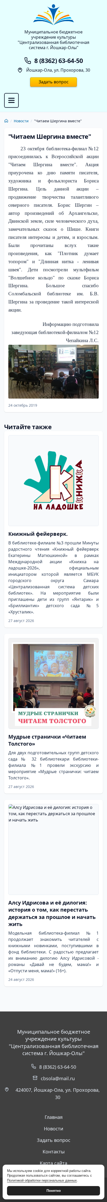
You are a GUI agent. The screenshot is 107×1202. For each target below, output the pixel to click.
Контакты (54, 1151)
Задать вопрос (54, 82)
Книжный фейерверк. (38, 533)
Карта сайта (53, 1163)
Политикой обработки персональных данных (42, 1180)
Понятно (53, 1191)
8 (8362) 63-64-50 (57, 1067)
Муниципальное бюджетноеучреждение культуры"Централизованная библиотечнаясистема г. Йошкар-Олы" (53, 39)
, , (58, 1093)
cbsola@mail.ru (58, 1078)
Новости (21, 120)
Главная (54, 1117)
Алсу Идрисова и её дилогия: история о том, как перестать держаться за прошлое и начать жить (52, 913)
